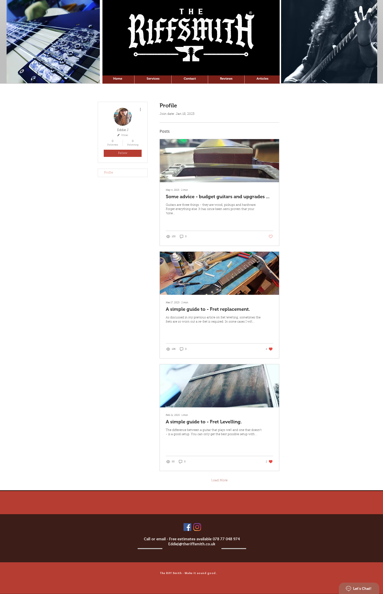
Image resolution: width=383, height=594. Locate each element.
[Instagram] (197, 527)
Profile (108, 172)
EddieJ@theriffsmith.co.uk (191, 543)
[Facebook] (187, 527)
